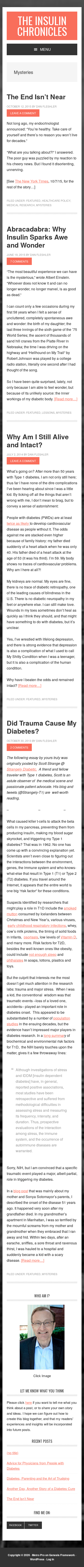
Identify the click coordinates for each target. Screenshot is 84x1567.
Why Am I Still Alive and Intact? (38, 440)
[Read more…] (65, 398)
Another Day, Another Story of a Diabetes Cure (41, 1488)
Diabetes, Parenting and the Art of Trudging (38, 1478)
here (28, 1402)
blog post (20, 1190)
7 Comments (19, 261)
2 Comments (19, 747)
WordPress (37, 1559)
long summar (54, 1035)
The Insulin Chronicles (42, 25)
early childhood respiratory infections (37, 925)
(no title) (12, 1452)
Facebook (15, 1525)
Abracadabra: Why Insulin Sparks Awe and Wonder (37, 237)
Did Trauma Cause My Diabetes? (42, 727)
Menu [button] (45, 49)
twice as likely (18, 523)
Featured (33, 200)
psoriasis (31, 937)
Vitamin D (68, 937)
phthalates (15, 960)
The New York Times (31, 181)
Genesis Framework (62, 1555)
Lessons (48, 412)
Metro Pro (38, 1555)
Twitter (33, 1525)
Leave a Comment (23, 113)
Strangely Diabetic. (22, 769)
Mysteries (44, 205)
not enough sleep (42, 954)
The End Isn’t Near (36, 96)
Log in (50, 1559)
